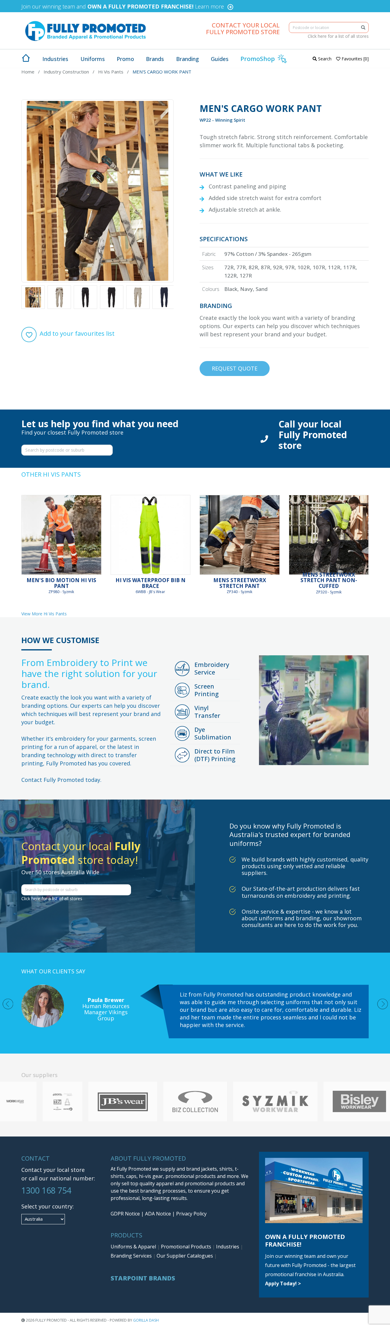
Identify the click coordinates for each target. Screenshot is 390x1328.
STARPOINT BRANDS (143, 1278)
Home (27, 72)
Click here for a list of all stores (338, 36)
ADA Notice (158, 1213)
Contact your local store (53, 1169)
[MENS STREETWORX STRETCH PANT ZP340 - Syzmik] (240, 535)
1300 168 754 (46, 1190)
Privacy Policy (191, 1213)
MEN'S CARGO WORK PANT (162, 72)
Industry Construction (66, 72)
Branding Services (132, 1255)
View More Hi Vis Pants (44, 614)
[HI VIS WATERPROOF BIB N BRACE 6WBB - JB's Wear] (151, 535)
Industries (228, 1246)
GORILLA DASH (146, 1320)
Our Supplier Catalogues (185, 1255)
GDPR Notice (125, 1213)
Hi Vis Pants (110, 72)
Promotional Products (186, 1246)
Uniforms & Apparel (134, 1246)
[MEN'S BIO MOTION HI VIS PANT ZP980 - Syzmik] (61, 535)
